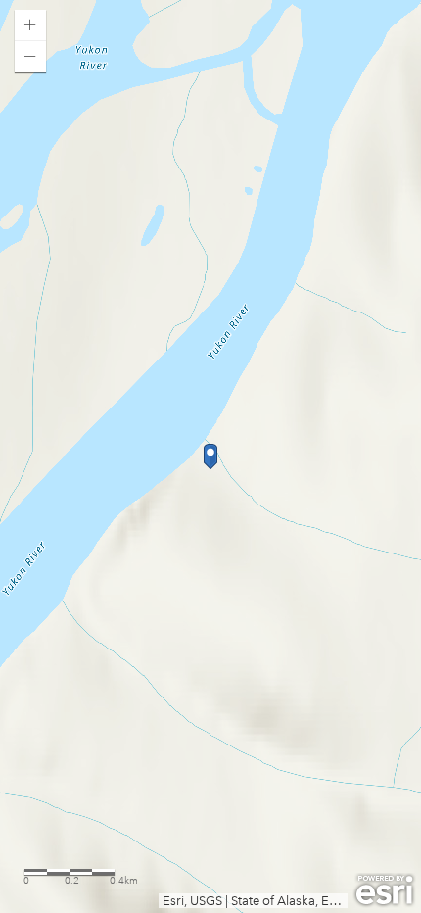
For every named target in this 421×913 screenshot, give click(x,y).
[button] (30, 25)
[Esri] (384, 890)
